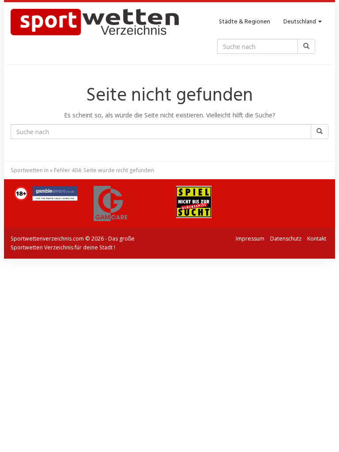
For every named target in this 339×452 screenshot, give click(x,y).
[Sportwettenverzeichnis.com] (94, 22)
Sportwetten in (30, 170)
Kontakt (316, 238)
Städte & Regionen (244, 22)
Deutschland (300, 22)
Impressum (250, 238)
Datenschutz (285, 238)
